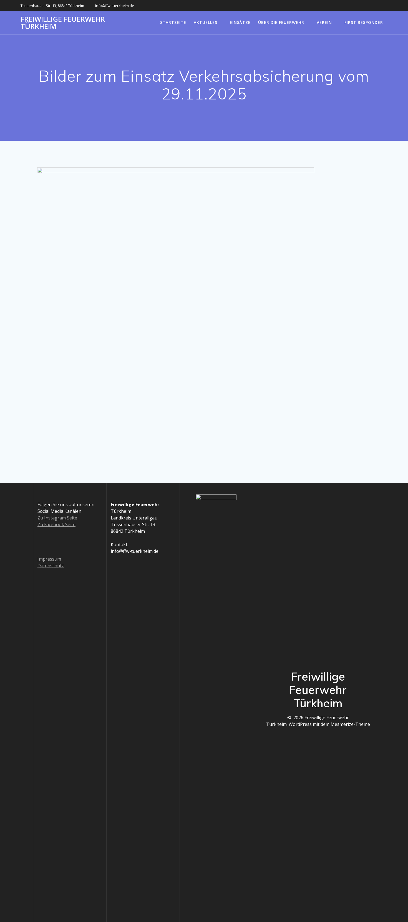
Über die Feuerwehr (281, 22)
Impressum (49, 559)
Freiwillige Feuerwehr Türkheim (63, 23)
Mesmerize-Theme (350, 724)
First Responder (363, 22)
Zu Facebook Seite (56, 524)
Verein (324, 22)
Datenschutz (50, 566)
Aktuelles (205, 22)
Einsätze (240, 22)
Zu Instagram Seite (57, 518)
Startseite (173, 22)
